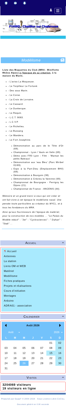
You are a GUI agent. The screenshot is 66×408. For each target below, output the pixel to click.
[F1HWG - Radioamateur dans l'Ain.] (33, 26)
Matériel (9, 271)
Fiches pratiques (14, 281)
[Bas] (24, 3)
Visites (45, 377)
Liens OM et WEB (15, 266)
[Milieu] (15, 3)
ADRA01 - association (18, 305)
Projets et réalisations (18, 286)
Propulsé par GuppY (11, 399)
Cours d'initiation (14, 291)
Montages (10, 295)
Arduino (9, 300)
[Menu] (57, 10)
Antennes (10, 256)
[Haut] (6, 3)
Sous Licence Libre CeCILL (51, 399)
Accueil (12, 251)
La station (10, 261)
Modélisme (10, 276)
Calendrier (43, 316)
